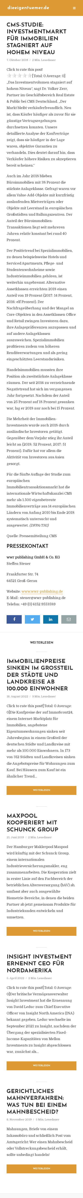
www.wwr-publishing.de (42, 591)
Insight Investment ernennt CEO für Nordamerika (39, 964)
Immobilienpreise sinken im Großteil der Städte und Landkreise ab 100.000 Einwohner (40, 675)
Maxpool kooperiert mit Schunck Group (32, 823)
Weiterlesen (41, 790)
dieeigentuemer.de (28, 8)
